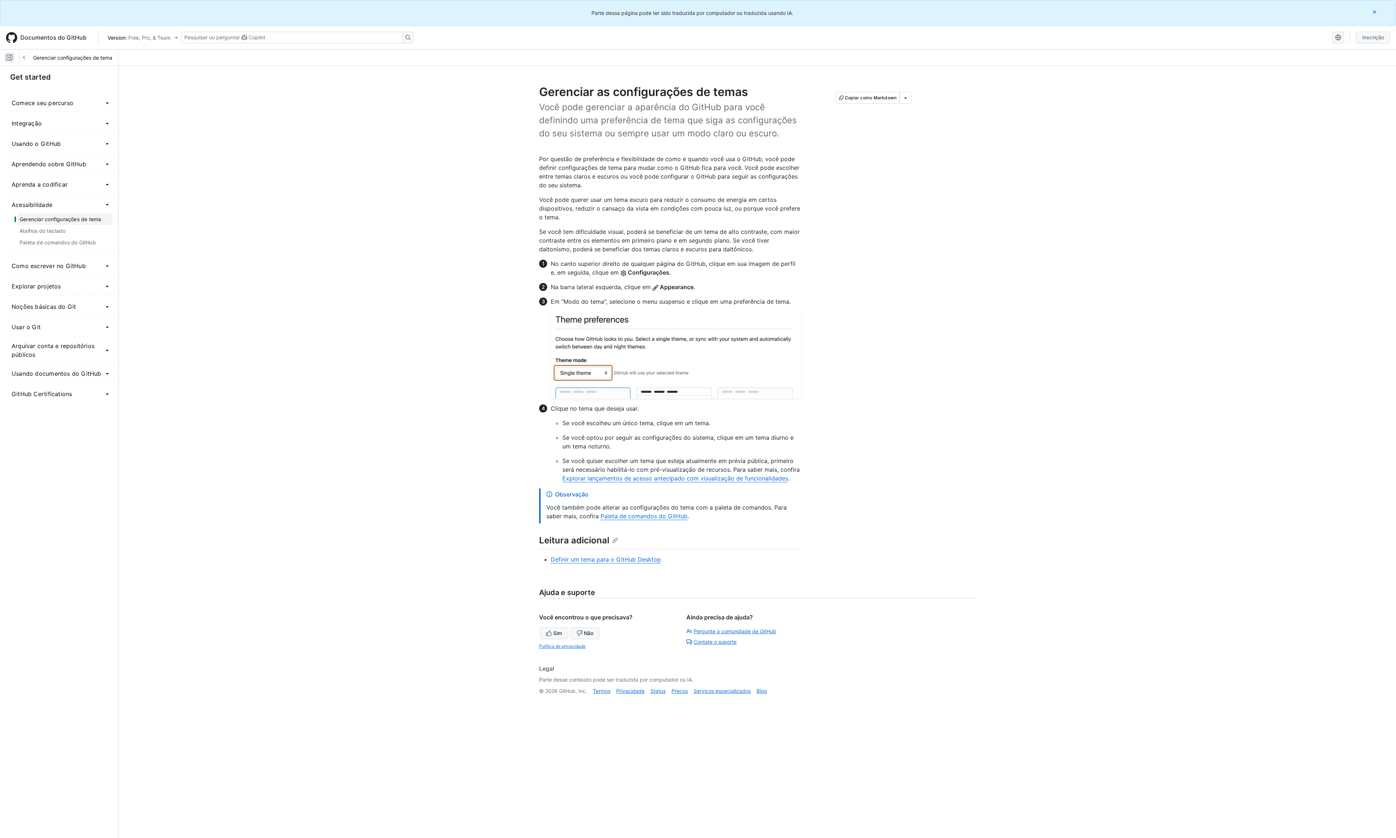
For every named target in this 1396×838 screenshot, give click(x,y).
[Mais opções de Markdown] (905, 98)
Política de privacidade (562, 646)
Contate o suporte (715, 642)
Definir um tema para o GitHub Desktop (606, 559)
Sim (557, 633)
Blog (762, 691)
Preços (679, 691)
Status (658, 691)
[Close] (1375, 12)
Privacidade (630, 691)
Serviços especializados (722, 691)
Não (588, 633)
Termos (601, 691)
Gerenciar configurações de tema (72, 58)
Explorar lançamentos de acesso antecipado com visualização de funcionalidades (675, 478)
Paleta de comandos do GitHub (644, 516)
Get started (30, 77)
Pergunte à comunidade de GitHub (735, 631)
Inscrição (1373, 37)
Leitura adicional (574, 540)
